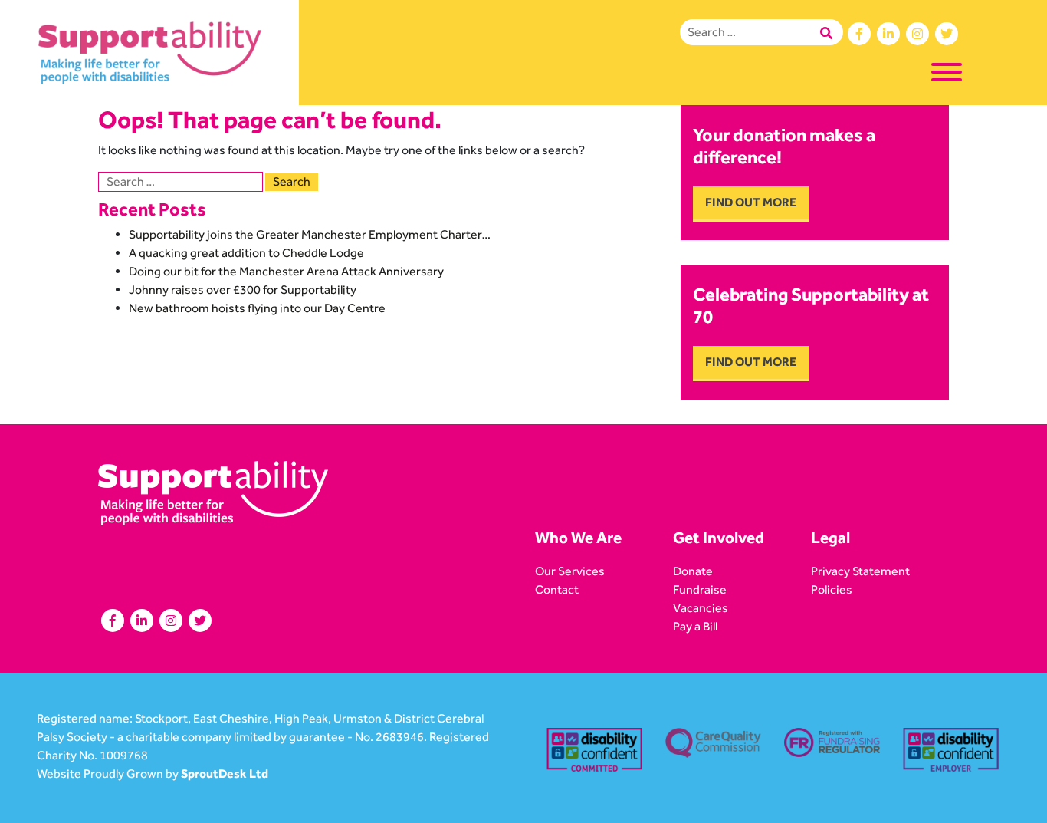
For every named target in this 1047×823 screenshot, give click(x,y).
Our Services (570, 571)
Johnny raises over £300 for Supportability (242, 289)
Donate (693, 571)
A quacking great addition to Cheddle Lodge (246, 252)
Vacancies (700, 608)
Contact (557, 589)
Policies (831, 589)
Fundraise (700, 589)
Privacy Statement (860, 571)
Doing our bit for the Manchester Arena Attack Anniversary (286, 271)
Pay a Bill (695, 626)
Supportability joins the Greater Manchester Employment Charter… (310, 234)
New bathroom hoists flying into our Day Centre (257, 308)
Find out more (750, 202)
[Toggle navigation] (946, 74)
